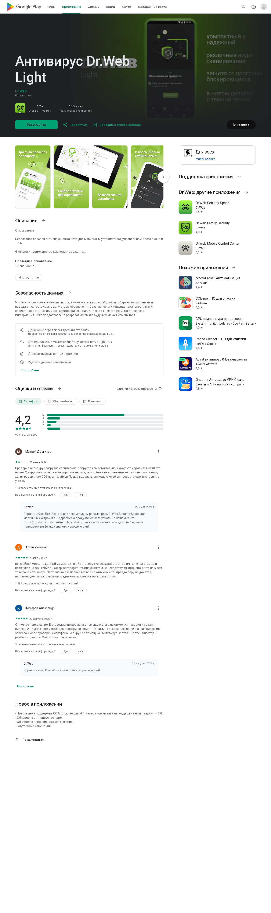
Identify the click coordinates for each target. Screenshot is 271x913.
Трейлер (240, 124)
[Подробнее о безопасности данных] (30, 370)
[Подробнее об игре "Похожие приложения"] (234, 267)
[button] (32, 176)
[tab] (51, 7)
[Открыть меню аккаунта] (264, 7)
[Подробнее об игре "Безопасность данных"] (69, 293)
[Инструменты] (28, 277)
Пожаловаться (29, 740)
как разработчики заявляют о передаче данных (81, 333)
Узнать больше (205, 159)
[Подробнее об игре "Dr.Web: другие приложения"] (247, 192)
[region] (74, 108)
